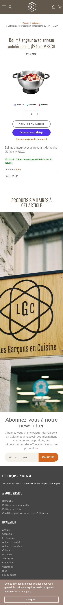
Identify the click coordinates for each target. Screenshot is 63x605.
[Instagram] (33, 51)
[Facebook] (27, 51)
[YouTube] (40, 51)
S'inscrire (48, 41)
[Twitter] (20, 51)
